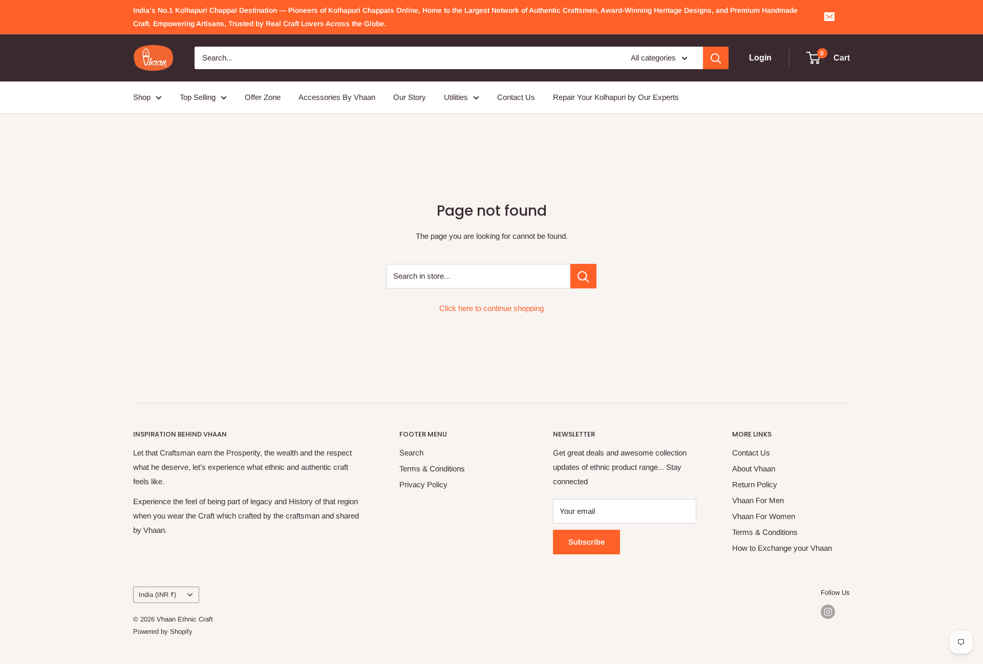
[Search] (716, 58)
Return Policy (754, 484)
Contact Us (516, 97)
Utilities (456, 97)
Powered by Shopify (163, 631)
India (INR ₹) (157, 594)
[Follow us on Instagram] (828, 612)
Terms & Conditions (432, 468)
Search (411, 452)
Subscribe (586, 541)
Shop (142, 97)
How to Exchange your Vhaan (782, 548)
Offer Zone (263, 97)
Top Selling (198, 97)
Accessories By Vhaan (336, 97)
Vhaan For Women (763, 516)
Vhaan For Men (758, 500)
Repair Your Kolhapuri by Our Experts (616, 97)
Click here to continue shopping (491, 308)
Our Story (409, 97)
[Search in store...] (583, 276)
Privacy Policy (423, 484)
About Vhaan (753, 468)
